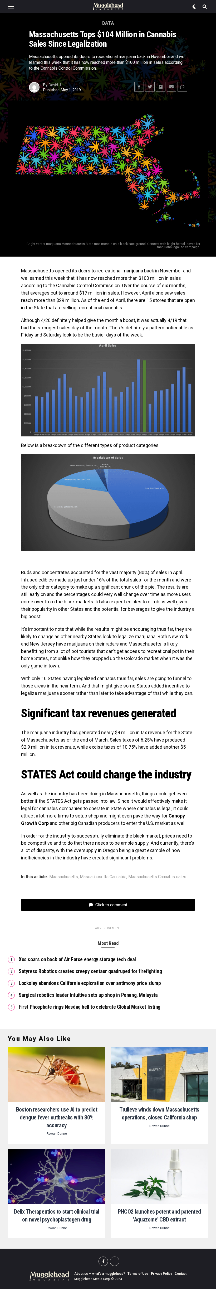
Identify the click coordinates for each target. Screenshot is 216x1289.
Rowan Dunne (57, 1134)
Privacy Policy (161, 1274)
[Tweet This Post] (150, 87)
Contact (180, 1274)
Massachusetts (63, 877)
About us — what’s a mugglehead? (99, 1274)
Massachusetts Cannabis (103, 877)
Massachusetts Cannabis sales (157, 877)
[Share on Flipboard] (160, 87)
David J (55, 85)
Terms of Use (137, 1274)
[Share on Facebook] (139, 87)
